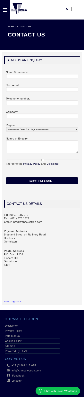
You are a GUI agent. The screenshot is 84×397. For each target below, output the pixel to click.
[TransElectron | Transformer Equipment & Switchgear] (19, 15)
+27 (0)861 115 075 (24, 365)
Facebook (18, 375)
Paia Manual (12, 335)
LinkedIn (17, 380)
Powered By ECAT (16, 351)
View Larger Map (13, 301)
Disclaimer (52, 163)
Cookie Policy (13, 340)
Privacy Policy (31, 163)
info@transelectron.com (27, 221)
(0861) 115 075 (18, 214)
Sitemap (10, 345)
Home (11, 26)
